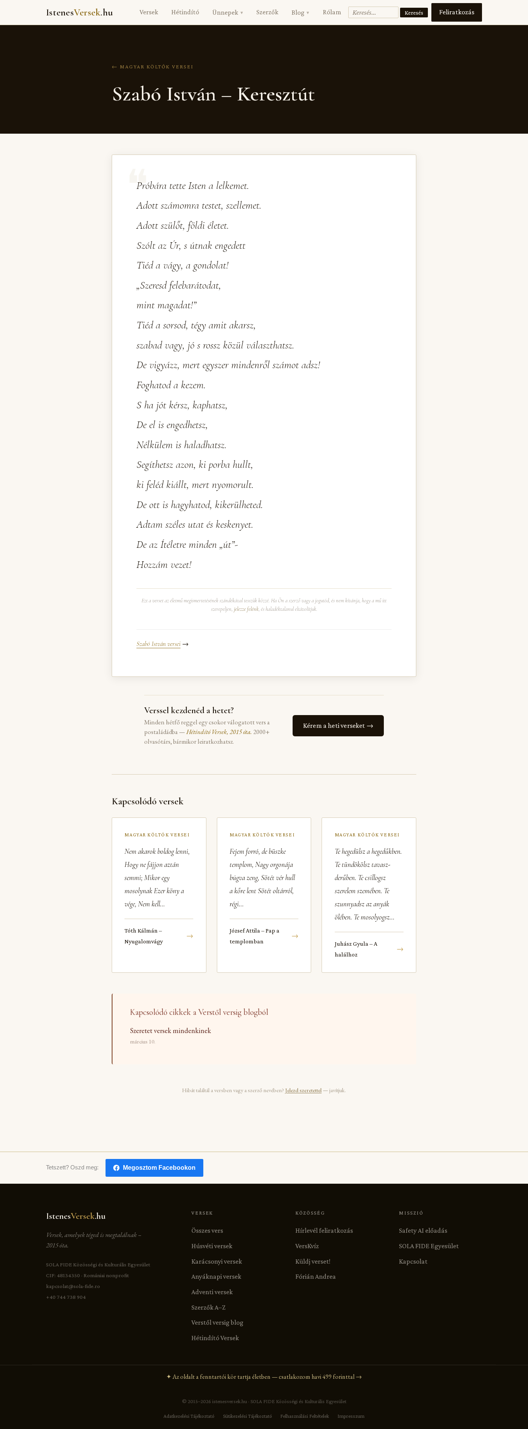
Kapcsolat (413, 1261)
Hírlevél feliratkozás (324, 1230)
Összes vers (207, 1230)
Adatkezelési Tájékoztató (189, 1416)
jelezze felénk (246, 609)
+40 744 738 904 (66, 1297)
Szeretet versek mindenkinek (170, 1030)
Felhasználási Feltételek (304, 1416)
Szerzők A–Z (208, 1307)
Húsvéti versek (211, 1246)
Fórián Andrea (315, 1276)
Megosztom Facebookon (159, 1167)
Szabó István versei (158, 644)
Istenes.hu (79, 12)
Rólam (332, 12)
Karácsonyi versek (216, 1261)
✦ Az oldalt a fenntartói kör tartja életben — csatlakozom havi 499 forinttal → (264, 1377)
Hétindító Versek (215, 1338)
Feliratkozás (456, 12)
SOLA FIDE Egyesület (429, 1246)
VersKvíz (307, 1246)
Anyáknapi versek (216, 1276)
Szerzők (267, 12)
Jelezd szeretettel (303, 1090)
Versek (149, 12)
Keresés (414, 12)
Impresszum (350, 1416)
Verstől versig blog (217, 1322)
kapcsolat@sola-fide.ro (73, 1286)
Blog (300, 12)
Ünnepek (227, 12)
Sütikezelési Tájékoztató (247, 1416)
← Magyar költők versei (153, 66)
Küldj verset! (312, 1261)
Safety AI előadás (423, 1230)
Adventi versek (212, 1292)
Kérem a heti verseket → (338, 725)
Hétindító (185, 12)
